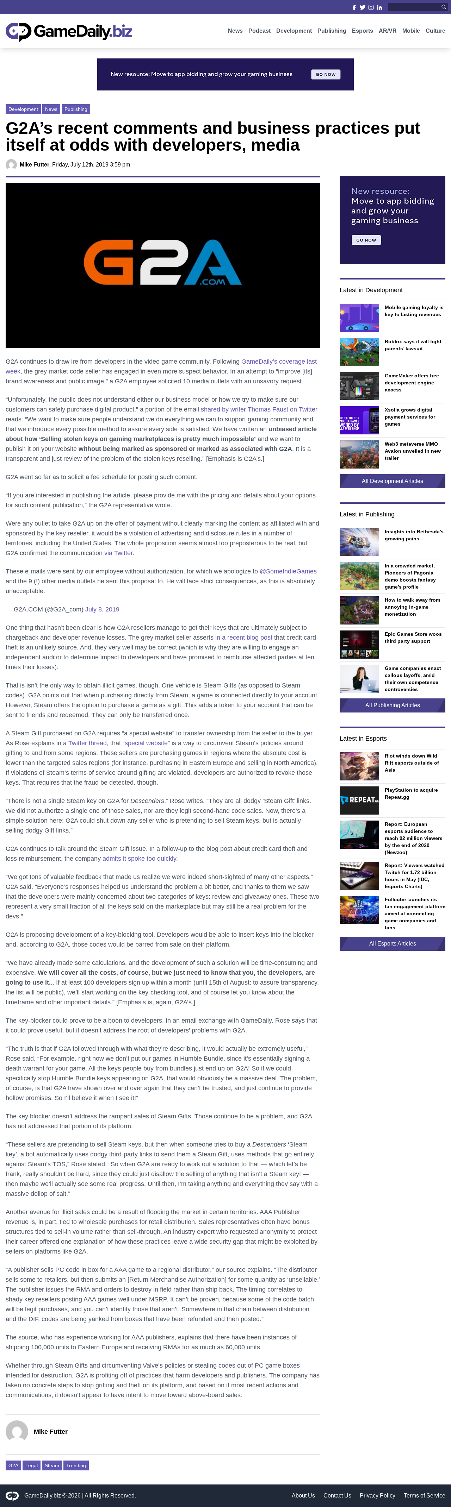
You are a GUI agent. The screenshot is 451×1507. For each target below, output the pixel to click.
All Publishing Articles (392, 705)
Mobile (411, 31)
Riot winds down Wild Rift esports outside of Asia (412, 763)
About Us (303, 1496)
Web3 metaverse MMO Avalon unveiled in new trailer (413, 451)
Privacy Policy (377, 1496)
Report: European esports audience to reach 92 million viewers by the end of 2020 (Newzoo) (414, 838)
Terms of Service (424, 1496)
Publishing (331, 31)
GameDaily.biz (42, 1496)
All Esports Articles (392, 944)
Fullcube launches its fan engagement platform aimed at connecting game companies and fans (415, 913)
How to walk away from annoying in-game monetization (412, 607)
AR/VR (388, 31)
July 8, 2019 (102, 609)
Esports (362, 31)
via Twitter (118, 553)
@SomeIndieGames (288, 571)
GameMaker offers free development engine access (412, 383)
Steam (52, 1465)
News (235, 31)
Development (294, 31)
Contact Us (337, 1496)
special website (146, 743)
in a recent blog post (243, 637)
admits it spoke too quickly (139, 858)
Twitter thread (87, 743)
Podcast (259, 31)
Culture (435, 31)
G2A (13, 1465)
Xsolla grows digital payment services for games (410, 417)
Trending (76, 1465)
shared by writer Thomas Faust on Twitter (259, 409)
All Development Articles (392, 481)
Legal (31, 1465)
